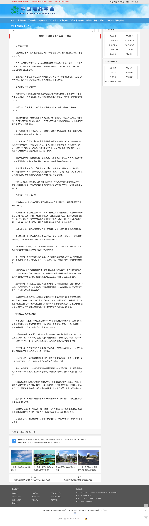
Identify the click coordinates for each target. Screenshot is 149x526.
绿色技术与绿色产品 (27, 432)
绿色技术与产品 (76, 21)
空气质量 (121, 2)
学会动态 (32, 21)
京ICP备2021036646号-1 (78, 510)
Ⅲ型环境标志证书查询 (113, 82)
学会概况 (21, 21)
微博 (136, 2)
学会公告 (129, 49)
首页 (13, 21)
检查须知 (129, 72)
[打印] (93, 30)
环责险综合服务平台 (115, 21)
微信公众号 (130, 2)
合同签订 (113, 72)
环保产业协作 (91, 21)
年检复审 (129, 77)
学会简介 (113, 36)
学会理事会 (113, 45)
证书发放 (113, 77)
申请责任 (129, 68)
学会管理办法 (113, 40)
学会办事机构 (129, 45)
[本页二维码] (146, 518)
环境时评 (63, 21)
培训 (102, 21)
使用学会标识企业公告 (20, 26)
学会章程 (129, 36)
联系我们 (113, 2)
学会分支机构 (113, 49)
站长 (67, 440)
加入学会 (113, 54)
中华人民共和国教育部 (62, 2)
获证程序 (113, 68)
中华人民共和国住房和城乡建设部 (41, 2)
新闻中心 (42, 21)
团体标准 (52, 21)
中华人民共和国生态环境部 (20, 2)
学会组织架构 (129, 40)
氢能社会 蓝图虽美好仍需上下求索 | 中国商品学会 (45, 442)
